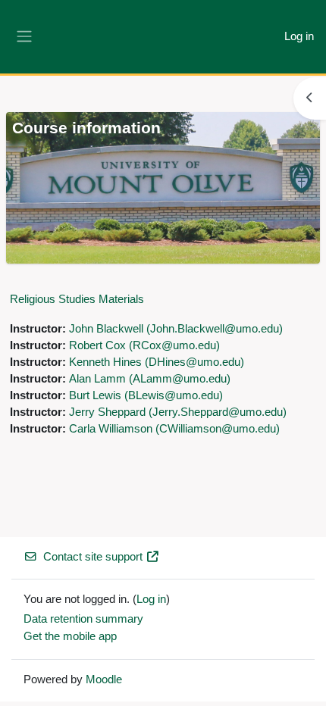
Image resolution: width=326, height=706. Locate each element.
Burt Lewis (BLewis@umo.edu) (146, 395)
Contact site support (93, 557)
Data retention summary (83, 619)
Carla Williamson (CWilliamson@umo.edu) (174, 429)
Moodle (104, 679)
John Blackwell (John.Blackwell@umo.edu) (176, 329)
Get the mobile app (70, 636)
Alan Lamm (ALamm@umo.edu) (149, 379)
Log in (299, 36)
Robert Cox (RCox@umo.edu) (144, 345)
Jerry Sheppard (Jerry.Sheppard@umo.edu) (178, 412)
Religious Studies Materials (77, 298)
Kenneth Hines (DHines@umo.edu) (156, 362)
